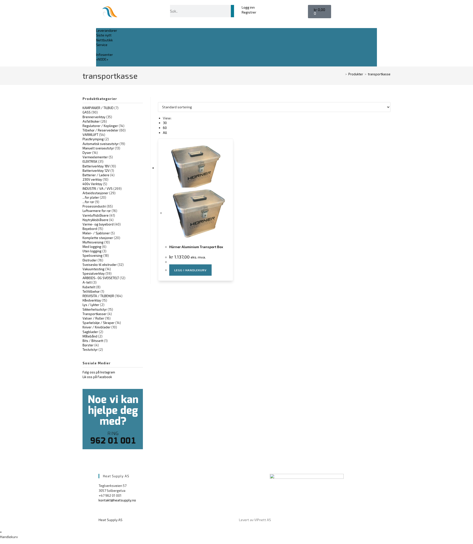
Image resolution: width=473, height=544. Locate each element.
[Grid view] (159, 99)
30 (165, 123)
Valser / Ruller (93, 318)
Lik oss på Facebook (97, 377)
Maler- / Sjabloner (96, 233)
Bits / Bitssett (93, 341)
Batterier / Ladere (96, 175)
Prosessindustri (94, 206)
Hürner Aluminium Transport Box (196, 247)
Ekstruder (90, 260)
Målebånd (90, 336)
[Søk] (232, 11)
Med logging (92, 247)
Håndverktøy (92, 300)
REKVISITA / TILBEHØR (98, 296)
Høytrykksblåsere (95, 220)
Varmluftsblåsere (96, 215)
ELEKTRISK (90, 161)
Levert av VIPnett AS (255, 520)
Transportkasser (95, 314)
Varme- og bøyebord (98, 224)
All (165, 132)
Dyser (87, 153)
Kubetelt (89, 287)
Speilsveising (92, 255)
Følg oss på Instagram (99, 372)
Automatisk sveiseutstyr (101, 144)
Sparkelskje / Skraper (99, 323)
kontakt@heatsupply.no (117, 500)
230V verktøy (92, 179)
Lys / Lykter (91, 305)
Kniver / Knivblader (97, 327)
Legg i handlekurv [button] (190, 270)
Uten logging (92, 251)
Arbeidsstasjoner (95, 193)
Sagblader (90, 332)
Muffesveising (93, 242)
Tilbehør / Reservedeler (100, 130)
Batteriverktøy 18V (96, 166)
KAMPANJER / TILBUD (98, 108)
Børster (88, 345)
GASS (87, 112)
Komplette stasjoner (98, 238)
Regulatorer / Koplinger (100, 126)
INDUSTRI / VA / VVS (98, 189)
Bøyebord (90, 229)
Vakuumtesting (93, 269)
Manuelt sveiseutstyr (98, 148)
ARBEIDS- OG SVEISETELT (101, 278)
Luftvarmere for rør (97, 211)
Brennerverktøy (94, 117)
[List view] (162, 99)
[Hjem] (342, 74)
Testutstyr (90, 350)
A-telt (87, 282)
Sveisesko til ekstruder (100, 265)
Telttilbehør (91, 291)
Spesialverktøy (94, 273)
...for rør (88, 202)
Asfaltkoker (91, 121)
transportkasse (379, 74)
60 (165, 128)
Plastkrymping (93, 139)
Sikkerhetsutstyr (95, 309)
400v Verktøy (92, 184)
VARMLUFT (90, 135)
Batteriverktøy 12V (96, 171)
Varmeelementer (95, 157)
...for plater (91, 197)
